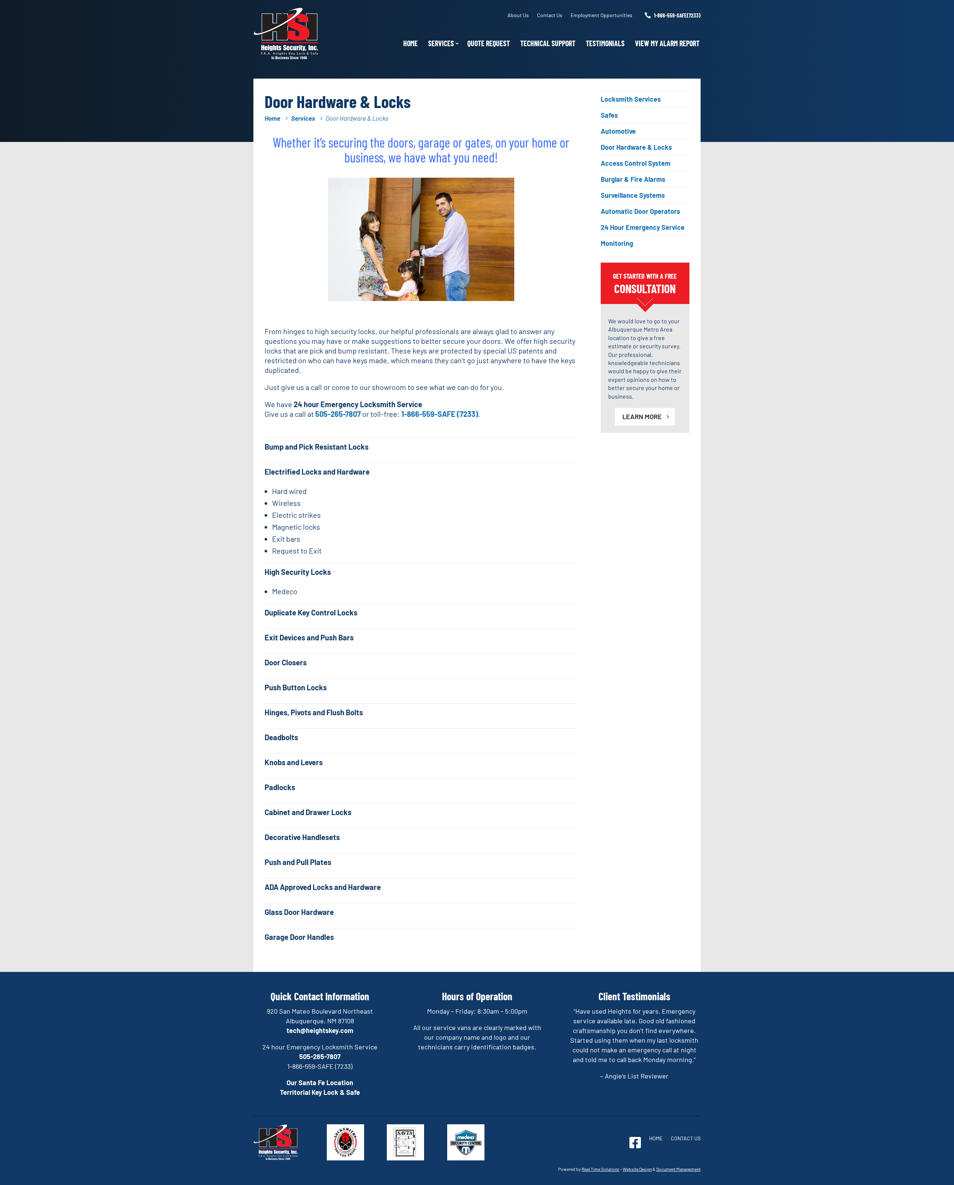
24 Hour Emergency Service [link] (643, 227)
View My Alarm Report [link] (667, 43)
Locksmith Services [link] (631, 99)
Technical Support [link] (547, 43)
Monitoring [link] (617, 243)
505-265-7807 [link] (338, 413)
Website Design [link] (637, 1169)
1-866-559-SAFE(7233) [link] (677, 15)
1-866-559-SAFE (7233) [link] (439, 413)
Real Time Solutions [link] (600, 1169)
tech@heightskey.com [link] (320, 1030)
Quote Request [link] (488, 43)
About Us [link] (518, 15)
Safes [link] (609, 115)
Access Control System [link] (635, 163)
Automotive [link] (618, 131)
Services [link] (441, 43)
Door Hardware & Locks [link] (636, 147)
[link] (286, 57)
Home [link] (410, 43)
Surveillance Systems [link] (633, 195)
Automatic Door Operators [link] (640, 211)
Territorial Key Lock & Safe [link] (320, 1092)
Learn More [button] (642, 416)
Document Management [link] (678, 1169)
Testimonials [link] (605, 43)
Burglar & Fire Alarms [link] (633, 179)
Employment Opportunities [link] (601, 15)
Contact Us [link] (549, 15)
